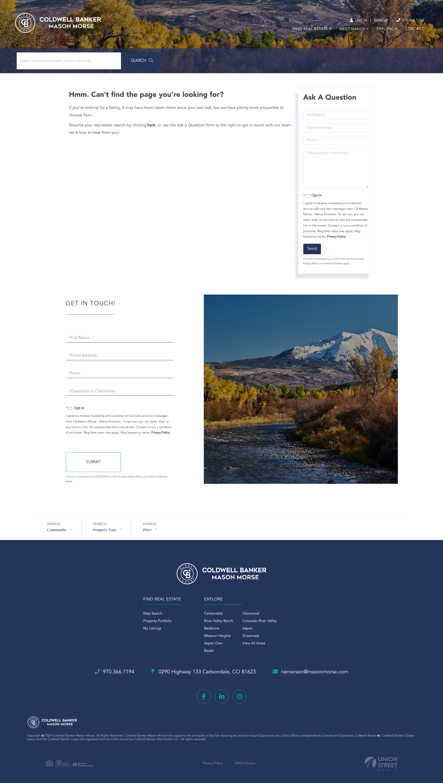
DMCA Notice (244, 763)
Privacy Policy (336, 236)
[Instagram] (240, 697)
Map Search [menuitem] (152, 614)
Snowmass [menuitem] (251, 636)
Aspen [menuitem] (248, 628)
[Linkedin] (222, 697)
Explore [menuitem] (385, 29)
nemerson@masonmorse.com (314, 672)
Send (312, 249)
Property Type (104, 529)
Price (147, 529)
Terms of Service (333, 263)
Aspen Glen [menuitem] (213, 643)
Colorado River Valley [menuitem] (260, 621)
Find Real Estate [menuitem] (310, 29)
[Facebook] (204, 697)
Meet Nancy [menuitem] (352, 29)
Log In (360, 21)
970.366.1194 (412, 20)
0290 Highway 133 (206, 672)
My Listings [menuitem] (152, 628)
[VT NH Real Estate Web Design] (381, 764)
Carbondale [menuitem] (213, 614)
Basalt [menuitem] (209, 651)
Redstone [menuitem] (211, 628)
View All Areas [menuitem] (254, 643)
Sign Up (381, 21)
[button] (142, 60)
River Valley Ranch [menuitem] (218, 621)
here (151, 125)
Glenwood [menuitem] (251, 614)
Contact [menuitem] (414, 29)
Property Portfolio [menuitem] (157, 621)
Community (56, 529)
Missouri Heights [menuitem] (217, 636)
